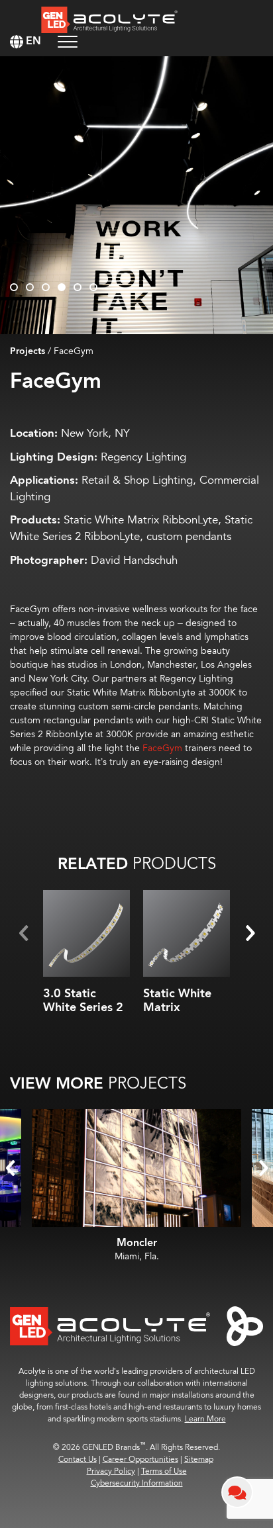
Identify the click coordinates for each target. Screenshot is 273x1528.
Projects (27, 351)
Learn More (205, 1419)
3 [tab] (46, 287)
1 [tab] (14, 287)
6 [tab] (93, 287)
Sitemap (198, 1459)
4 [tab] (62, 287)
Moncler (137, 1243)
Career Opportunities (140, 1459)
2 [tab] (30, 287)
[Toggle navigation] (68, 41)
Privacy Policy (111, 1471)
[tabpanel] (136, 195)
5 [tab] (78, 287)
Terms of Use (164, 1471)
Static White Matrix (177, 1001)
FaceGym (162, 748)
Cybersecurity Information (137, 1483)
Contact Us (77, 1459)
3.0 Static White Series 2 (83, 1001)
